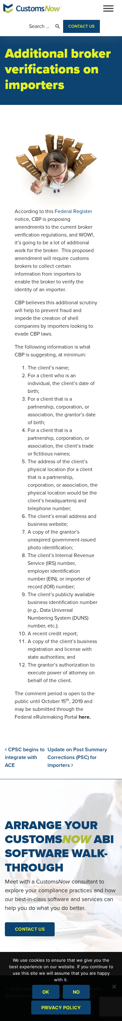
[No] (114, 986)
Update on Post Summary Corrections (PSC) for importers (77, 757)
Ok (45, 992)
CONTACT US (30, 929)
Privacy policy (61, 1007)
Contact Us (81, 26)
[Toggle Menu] (108, 8)
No (76, 992)
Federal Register (73, 211)
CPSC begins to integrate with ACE (25, 757)
